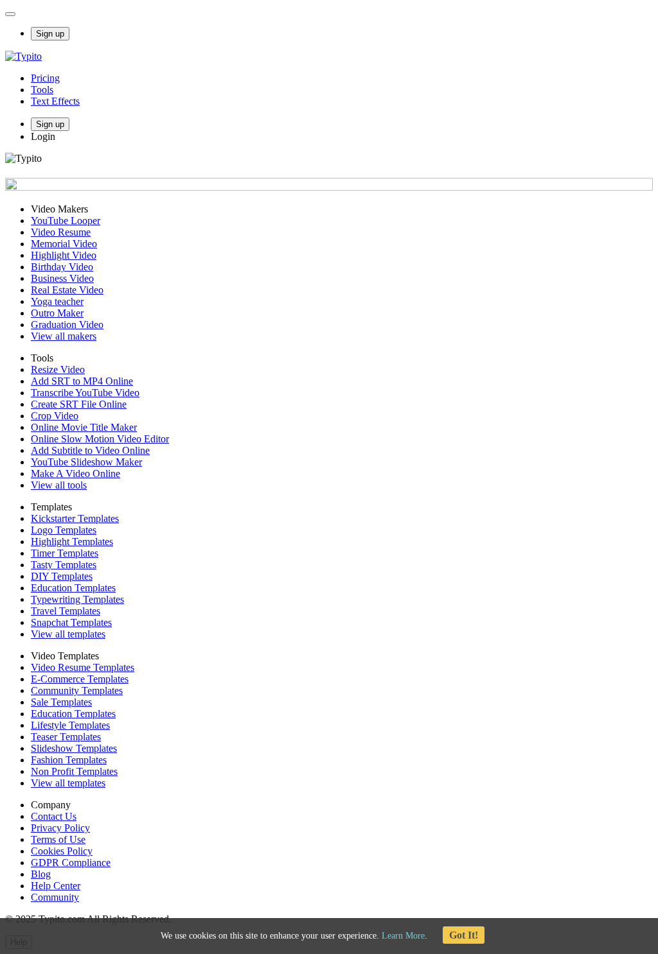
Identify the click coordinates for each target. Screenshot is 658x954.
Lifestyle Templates (70, 725)
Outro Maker (57, 313)
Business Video (62, 278)
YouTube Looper (65, 220)
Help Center (55, 885)
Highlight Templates (72, 541)
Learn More (403, 936)
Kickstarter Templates (75, 518)
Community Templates (77, 690)
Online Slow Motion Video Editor (100, 438)
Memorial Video (64, 243)
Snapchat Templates (71, 622)
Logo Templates (63, 530)
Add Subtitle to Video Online (90, 450)
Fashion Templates (69, 759)
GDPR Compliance (71, 862)
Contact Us (53, 816)
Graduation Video (67, 324)
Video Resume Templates (82, 667)
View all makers (63, 336)
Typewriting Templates (77, 599)
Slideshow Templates (74, 748)
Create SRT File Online (79, 404)
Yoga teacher (57, 301)
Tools (42, 89)
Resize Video (58, 369)
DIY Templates (62, 576)
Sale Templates (61, 702)
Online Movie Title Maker (84, 427)
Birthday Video (62, 266)
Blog (41, 874)
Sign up (50, 34)
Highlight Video (63, 255)
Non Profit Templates (74, 771)
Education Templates (73, 587)
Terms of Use (58, 839)
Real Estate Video (67, 289)
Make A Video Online (75, 473)
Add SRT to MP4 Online (82, 381)
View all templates (68, 634)
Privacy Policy (60, 827)
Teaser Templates (66, 736)
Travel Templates (65, 610)
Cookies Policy (62, 851)
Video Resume (61, 232)
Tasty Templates (63, 564)
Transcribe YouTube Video (85, 392)
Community (55, 897)
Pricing (45, 78)
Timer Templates (64, 553)
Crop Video (54, 415)
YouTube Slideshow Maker (86, 461)
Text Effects (55, 101)
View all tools (59, 485)
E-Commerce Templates (80, 678)
